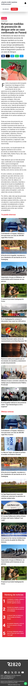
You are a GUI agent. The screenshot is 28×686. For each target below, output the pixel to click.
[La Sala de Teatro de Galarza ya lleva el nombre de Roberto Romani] (14, 444)
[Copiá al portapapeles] (22, 56)
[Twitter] (12, 672)
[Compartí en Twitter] (8, 56)
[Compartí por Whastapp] (17, 56)
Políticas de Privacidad (6, 682)
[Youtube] (22, 672)
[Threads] (19, 672)
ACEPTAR (14, 9)
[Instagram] (16, 672)
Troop (18, 684)
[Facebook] (5, 672)
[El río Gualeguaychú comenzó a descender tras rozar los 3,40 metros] (14, 310)
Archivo (13, 682)
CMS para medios (12, 684)
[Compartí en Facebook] (3, 56)
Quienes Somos (4, 681)
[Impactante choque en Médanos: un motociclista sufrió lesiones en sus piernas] (14, 269)
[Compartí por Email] (12, 56)
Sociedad (4, 18)
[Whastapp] (9, 672)
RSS (16, 682)
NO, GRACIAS (6, 9)
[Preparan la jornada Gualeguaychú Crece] (14, 291)
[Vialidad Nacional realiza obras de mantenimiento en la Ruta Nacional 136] (14, 330)
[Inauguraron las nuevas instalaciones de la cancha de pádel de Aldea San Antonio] (14, 529)
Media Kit (10, 681)
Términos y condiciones (18, 681)
